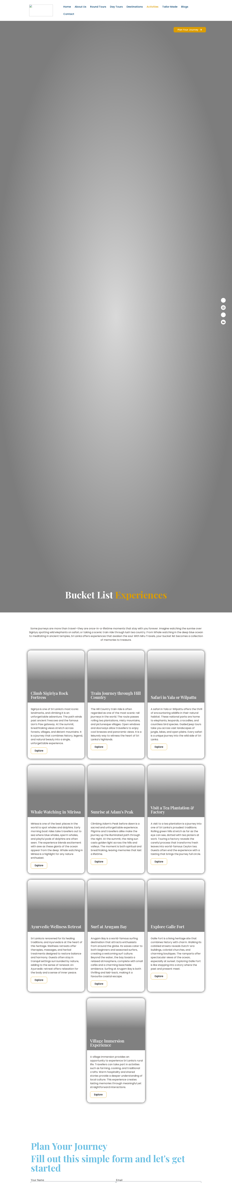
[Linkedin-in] (223, 322)
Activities (152, 7)
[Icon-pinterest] (223, 314)
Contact (68, 14)
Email (119, 1180)
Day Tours (116, 7)
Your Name (37, 1180)
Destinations (135, 7)
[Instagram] (223, 307)
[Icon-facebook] (223, 300)
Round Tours (98, 7)
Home (67, 7)
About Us (80, 7)
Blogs (184, 7)
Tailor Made (169, 7)
